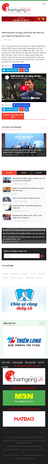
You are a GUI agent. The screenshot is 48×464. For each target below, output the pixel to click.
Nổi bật (24, 172)
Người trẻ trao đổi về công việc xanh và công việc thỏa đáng (27, 189)
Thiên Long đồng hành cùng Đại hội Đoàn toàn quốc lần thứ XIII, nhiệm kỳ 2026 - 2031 (23, 238)
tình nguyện (24, 273)
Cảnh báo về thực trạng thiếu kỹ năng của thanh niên (26, 207)
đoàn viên (41, 273)
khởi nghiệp (14, 273)
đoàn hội (5, 273)
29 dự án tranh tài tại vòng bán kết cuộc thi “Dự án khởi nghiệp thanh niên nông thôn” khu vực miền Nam (22, 151)
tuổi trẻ (5, 277)
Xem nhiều (39, 172)
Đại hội (39, 277)
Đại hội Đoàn (30, 277)
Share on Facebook (22, 66)
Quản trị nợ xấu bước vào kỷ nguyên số (26, 198)
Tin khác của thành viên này (13, 116)
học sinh (20, 277)
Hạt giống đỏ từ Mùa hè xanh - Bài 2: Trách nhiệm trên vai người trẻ (27, 217)
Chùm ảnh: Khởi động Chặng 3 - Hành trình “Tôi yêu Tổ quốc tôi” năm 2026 (28, 179)
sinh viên (12, 277)
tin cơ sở (33, 273)
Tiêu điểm (9, 172)
